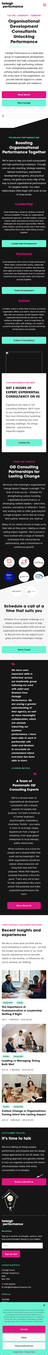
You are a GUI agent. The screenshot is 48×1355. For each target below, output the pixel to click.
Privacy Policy (30, 1352)
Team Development (24, 290)
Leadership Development (24, 243)
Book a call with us (24, 1182)
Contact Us (24, 442)
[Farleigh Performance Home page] (12, 5)
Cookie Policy (18, 1352)
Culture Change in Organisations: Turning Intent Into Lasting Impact (24, 1113)
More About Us (24, 905)
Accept (24, 1329)
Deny (24, 1337)
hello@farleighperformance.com (17, 1287)
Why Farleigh (24, 103)
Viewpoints (7, 1003)
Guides (20, 1003)
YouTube (5, 1299)
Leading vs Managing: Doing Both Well (21, 1063)
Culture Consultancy (24, 340)
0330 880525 (9, 1284)
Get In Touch (24, 649)
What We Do (24, 94)
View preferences (24, 1346)
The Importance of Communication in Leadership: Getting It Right (22, 1011)
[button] (44, 1305)
